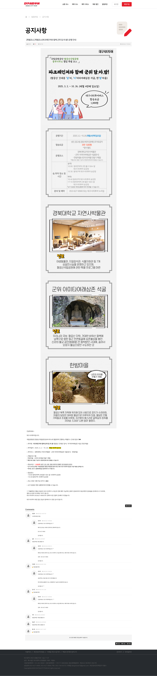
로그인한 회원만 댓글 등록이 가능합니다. (78, 637)
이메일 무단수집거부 (53, 652)
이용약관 (28, 652)
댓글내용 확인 (36, 567)
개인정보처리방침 (39, 652)
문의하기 (119, 652)
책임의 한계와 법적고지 (70, 652)
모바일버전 (128, 652)
